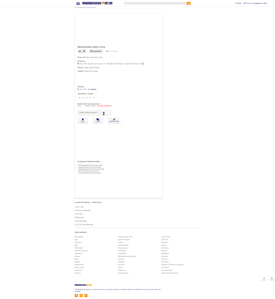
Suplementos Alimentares (170, 273)
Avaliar (98, 121)
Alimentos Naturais (81, 251)
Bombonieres (79, 264)
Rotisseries (165, 262)
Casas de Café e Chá (125, 237)
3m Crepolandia (81, 221)
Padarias (164, 251)
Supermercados (166, 270)
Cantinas (78, 273)
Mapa (82, 121)
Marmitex (164, 242)
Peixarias (164, 256)
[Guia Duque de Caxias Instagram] (86, 295)
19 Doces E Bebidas (82, 210)
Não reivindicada (113, 51)
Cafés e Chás (79, 267)
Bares (77, 259)
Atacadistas (78, 253)
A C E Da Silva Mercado (84, 224)
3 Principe (78, 214)
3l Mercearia (79, 217)
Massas (164, 245)
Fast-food (121, 264)
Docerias (121, 259)
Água (76, 245)
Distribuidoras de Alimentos (127, 256)
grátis (265, 3)
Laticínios (164, 239)
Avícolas (77, 256)
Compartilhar (96, 51)
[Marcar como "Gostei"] (80, 51)
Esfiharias (121, 262)
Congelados (122, 253)
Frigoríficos (122, 270)
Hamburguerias (123, 273)
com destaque (256, 3)
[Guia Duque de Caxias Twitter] (81, 295)
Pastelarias (165, 253)
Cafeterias (78, 270)
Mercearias (165, 248)
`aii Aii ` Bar (79, 207)
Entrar (239, 3)
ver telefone (92, 89)
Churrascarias (123, 248)
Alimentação (79, 237)
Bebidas (77, 262)
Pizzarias (164, 259)
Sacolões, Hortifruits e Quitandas (172, 264)
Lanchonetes (165, 237)
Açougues (78, 242)
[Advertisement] (118, 29)
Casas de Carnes (124, 239)
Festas (120, 267)
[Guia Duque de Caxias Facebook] (77, 295)
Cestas (120, 242)
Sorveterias (165, 267)
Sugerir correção (114, 121)
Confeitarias (122, 251)
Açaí (76, 239)
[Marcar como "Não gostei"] (84, 51)
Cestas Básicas (123, 245)
